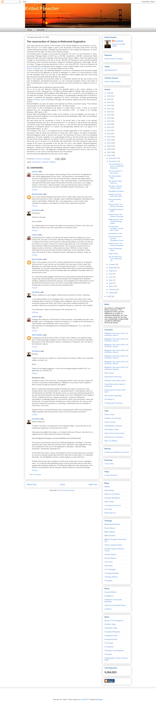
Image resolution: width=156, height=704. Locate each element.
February (112, 289)
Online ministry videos (112, 81)
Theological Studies (111, 573)
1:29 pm (34, 414)
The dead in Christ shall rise (115, 182)
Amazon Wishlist (110, 592)
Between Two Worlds (112, 494)
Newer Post (31, 484)
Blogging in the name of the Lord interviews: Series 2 (116, 340)
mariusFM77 (84, 699)
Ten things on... (110, 399)
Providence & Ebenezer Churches (116, 452)
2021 (109, 109)
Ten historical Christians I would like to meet (115, 228)
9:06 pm (34, 373)
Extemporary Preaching (113, 377)
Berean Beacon (110, 528)
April (111, 283)
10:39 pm (35, 312)
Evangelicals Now (110, 639)
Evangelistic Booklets (116, 191)
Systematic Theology (48, 162)
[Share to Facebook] (62, 159)
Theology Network (111, 577)
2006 (109, 155)
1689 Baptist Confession (113, 426)
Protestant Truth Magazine (114, 650)
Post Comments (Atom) (66, 490)
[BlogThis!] (58, 159)
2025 (109, 96)
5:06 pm (34, 190)
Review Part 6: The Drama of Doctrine (115, 205)
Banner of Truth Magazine (113, 620)
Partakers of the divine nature (115, 380)
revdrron (35, 171)
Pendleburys (109, 596)
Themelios (108, 654)
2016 (109, 124)
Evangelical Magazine (112, 632)
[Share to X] (60, 159)
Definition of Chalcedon (112, 418)
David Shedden (37, 194)
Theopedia (108, 581)
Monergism (108, 566)
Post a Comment (35, 474)
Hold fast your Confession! (114, 437)
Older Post (93, 484)
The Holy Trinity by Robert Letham (115, 187)
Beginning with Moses (112, 524)
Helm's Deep (109, 501)
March (111, 286)
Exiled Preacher (42, 8)
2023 (109, 102)
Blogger (100, 699)
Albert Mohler (109, 490)
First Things (108, 643)
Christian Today (110, 624)
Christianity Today (110, 628)
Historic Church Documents (114, 433)
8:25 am (34, 230)
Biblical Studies (109, 535)
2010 (109, 143)
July (110, 274)
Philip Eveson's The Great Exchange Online (115, 221)
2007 (109, 152)
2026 (109, 93)
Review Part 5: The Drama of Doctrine (115, 215)
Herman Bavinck (110, 558)
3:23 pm (34, 331)
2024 (109, 99)
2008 (109, 149)
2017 (109, 121)
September (113, 268)
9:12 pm (34, 288)
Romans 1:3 (39, 100)
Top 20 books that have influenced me (115, 258)
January (112, 292)
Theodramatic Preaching (113, 403)
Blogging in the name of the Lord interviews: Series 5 (116, 357)
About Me (40, 30)
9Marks (107, 487)
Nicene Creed (109, 414)
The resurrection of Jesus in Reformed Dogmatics (116, 166)
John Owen (108, 562)
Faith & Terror (113, 253)
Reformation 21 (110, 513)
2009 (109, 146)
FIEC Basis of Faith (111, 429)
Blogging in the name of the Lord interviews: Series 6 (116, 362)
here (74, 309)
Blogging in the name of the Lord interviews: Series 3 (116, 345)
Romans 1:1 (31, 68)
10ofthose (108, 609)
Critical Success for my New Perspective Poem (115, 238)
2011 (109, 140)
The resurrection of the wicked (115, 172)
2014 (109, 130)
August (111, 271)
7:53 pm (34, 206)
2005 (109, 296)
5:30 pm (34, 255)
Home (30, 30)
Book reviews (109, 373)
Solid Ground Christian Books (115, 605)
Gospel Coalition (110, 554)
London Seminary (110, 475)
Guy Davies (36, 210)
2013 (109, 133)
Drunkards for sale (115, 233)
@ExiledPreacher (110, 70)
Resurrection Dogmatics (113, 395)
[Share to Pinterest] (65, 159)
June (111, 277)
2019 (109, 115)
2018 (109, 118)
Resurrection (36, 162)
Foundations (109, 647)
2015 (109, 127)
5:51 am (34, 347)
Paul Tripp (108, 509)
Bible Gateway (109, 532)
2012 (109, 137)
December (113, 158)
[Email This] (56, 159)
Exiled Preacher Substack (113, 59)
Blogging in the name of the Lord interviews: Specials (116, 368)
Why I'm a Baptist (110, 441)
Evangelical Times (111, 635)
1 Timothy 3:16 (45, 68)
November (113, 161)
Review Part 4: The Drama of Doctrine (115, 244)
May (110, 280)
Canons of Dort (109, 422)
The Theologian (110, 569)
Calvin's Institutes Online (113, 545)
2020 (109, 112)
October (112, 264)
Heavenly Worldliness (112, 498)
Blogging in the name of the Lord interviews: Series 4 (116, 351)
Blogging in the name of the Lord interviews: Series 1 (116, 334)
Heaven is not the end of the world (115, 195)
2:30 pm (34, 470)
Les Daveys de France (112, 505)
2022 (109, 105)
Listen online (109, 464)
